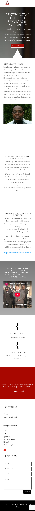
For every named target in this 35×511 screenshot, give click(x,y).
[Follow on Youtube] (4, 450)
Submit (27, 492)
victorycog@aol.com (10, 426)
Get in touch (17, 46)
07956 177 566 (17, 390)
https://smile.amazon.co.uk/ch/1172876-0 (17, 252)
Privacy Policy (8, 504)
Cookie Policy (18, 504)
